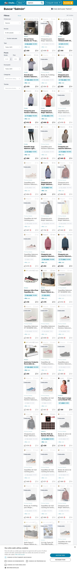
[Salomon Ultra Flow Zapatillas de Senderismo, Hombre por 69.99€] (31, 286)
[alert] (38, 557)
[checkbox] (5, 38)
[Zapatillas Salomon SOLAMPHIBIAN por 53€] (31, 250)
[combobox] (12, 78)
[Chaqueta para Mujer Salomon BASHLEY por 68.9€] (65, 214)
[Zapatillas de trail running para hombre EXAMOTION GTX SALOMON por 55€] (48, 394)
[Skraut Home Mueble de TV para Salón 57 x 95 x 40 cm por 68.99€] (31, 34)
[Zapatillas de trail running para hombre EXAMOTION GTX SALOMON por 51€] (65, 538)
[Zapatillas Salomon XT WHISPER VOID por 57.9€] (65, 286)
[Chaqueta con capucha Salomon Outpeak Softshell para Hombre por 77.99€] (65, 142)
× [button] (75, 547)
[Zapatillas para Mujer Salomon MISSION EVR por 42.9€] (65, 106)
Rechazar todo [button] (60, 560)
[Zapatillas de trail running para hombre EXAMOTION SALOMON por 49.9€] (31, 214)
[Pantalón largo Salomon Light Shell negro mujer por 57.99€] (31, 142)
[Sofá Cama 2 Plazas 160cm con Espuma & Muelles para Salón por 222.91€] (48, 286)
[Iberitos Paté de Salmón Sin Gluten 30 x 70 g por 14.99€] (48, 429)
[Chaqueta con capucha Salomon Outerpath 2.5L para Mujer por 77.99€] (65, 250)
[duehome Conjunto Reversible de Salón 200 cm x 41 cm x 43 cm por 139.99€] (31, 358)
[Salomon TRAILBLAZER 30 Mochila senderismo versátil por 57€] (65, 34)
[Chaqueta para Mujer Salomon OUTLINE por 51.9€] (48, 34)
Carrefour (60, 395)
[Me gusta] (25, 51)
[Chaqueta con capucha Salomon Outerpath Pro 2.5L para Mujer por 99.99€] (48, 250)
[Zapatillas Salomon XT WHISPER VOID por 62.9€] (31, 322)
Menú (20, 3)
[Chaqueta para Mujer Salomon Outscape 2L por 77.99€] (48, 178)
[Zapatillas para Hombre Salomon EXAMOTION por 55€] (31, 394)
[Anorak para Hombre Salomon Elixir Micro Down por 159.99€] (31, 70)
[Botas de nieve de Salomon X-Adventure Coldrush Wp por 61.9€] (65, 429)
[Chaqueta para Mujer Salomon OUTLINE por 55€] (65, 501)
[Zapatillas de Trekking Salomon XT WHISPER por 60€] (48, 358)
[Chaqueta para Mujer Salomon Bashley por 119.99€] (48, 106)
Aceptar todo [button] (60, 555)
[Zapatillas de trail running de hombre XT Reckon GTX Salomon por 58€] (48, 501)
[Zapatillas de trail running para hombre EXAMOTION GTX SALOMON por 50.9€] (31, 465)
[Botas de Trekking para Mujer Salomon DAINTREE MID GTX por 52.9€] (48, 70)
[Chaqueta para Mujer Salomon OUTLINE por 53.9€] (65, 178)
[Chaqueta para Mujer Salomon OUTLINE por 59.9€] (31, 429)
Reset (19, 15)
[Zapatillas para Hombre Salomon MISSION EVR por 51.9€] (65, 358)
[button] (26, 568)
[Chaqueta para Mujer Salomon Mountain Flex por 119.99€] (65, 70)
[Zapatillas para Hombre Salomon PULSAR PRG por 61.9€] (31, 178)
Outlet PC (43, 431)
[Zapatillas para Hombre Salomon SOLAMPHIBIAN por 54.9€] (65, 322)
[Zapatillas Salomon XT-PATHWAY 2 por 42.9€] (48, 322)
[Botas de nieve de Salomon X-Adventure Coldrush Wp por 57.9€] (65, 465)
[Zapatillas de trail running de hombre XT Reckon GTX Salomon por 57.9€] (48, 465)
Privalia (26, 72)
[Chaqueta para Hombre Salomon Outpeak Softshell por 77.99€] (31, 106)
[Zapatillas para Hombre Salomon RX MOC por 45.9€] (48, 142)
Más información (20, 554)
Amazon (26, 36)
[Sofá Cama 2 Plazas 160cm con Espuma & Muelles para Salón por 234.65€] (31, 538)
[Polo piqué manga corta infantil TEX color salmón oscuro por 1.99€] (65, 394)
